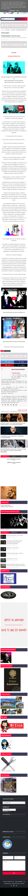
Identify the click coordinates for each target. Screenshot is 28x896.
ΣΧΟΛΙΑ (23, 532)
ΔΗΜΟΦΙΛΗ (14, 532)
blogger (5, 456)
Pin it (9, 365)
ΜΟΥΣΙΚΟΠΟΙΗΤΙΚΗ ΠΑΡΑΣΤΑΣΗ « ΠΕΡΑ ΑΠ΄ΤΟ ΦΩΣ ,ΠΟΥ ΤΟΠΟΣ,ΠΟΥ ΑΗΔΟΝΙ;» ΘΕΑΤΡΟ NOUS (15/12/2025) (13, 450)
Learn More (12, 10)
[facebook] (11, 886)
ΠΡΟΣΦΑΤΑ (5, 532)
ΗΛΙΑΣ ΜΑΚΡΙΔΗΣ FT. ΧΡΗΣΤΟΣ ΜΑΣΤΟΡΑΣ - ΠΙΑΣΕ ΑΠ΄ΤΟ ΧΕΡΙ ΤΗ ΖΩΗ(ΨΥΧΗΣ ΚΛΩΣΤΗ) (16, 565)
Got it (17, 10)
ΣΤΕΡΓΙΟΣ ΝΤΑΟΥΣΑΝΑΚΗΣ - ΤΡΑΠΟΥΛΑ (15, 553)
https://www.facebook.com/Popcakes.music (14, 82)
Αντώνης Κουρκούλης (5, 505)
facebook (23, 456)
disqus (13, 456)
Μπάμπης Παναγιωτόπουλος (7, 506)
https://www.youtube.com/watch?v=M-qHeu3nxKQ (14, 341)
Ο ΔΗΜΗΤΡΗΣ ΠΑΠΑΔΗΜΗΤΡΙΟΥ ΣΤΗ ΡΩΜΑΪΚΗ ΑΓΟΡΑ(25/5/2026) (12, 436)
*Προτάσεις (7, 30)
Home (2, 30)
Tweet (9, 362)
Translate (13, 811)
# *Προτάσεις (7, 351)
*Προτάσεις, (15, 39)
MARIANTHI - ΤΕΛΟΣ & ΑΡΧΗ (12, 547)
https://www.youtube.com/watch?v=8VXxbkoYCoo (14, 312)
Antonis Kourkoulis (20, 883)
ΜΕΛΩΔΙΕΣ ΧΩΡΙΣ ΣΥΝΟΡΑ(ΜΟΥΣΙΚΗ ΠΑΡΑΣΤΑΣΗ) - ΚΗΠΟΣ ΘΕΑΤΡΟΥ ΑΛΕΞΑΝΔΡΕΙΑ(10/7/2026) (13, 423)
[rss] (16, 886)
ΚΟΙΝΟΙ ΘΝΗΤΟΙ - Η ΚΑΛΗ (12, 559)
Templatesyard (7, 883)
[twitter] (14, 886)
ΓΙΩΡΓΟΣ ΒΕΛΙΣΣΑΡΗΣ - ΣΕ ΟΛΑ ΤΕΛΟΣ (15, 535)
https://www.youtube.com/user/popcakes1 (14, 80)
